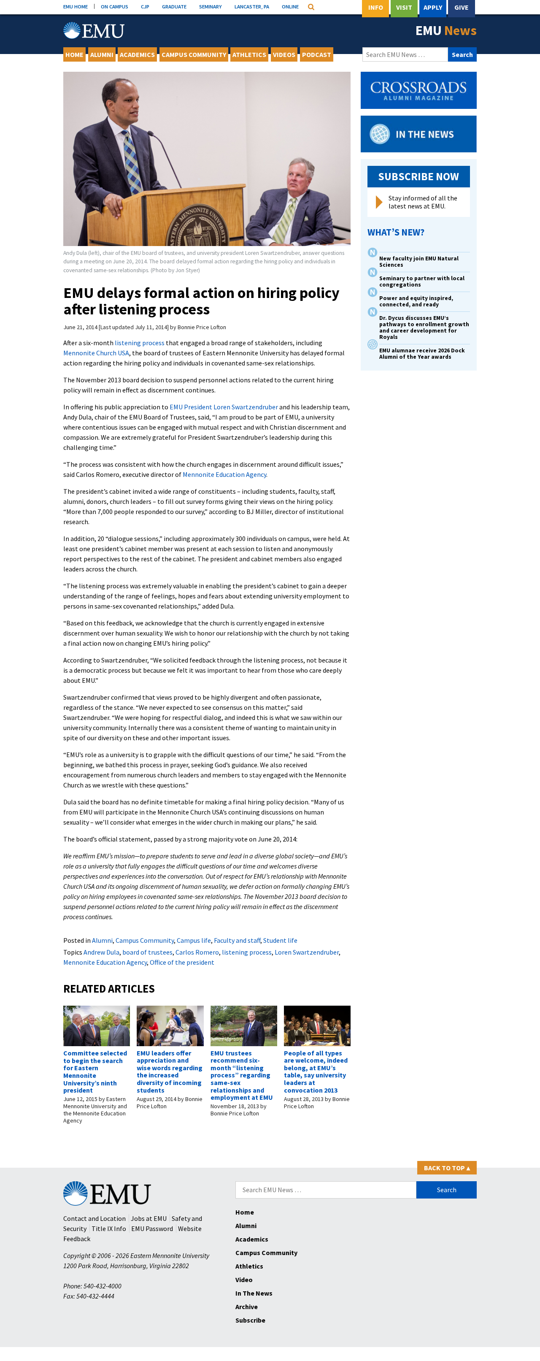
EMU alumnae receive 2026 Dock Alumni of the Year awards (422, 353)
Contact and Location (94, 1218)
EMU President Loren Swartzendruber (224, 407)
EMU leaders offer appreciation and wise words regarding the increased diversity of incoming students (169, 1071)
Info (375, 7)
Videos (284, 54)
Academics (137, 54)
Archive (246, 1306)
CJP (145, 6)
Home (74, 54)
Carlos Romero (197, 952)
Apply (433, 7)
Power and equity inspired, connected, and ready (416, 301)
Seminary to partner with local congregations (421, 281)
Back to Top (447, 1167)
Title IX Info (109, 1228)
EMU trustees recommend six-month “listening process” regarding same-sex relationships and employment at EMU (242, 1075)
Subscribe (250, 1320)
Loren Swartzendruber (307, 952)
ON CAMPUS (114, 6)
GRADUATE (174, 6)
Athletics (249, 54)
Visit (404, 7)
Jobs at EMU (149, 1218)
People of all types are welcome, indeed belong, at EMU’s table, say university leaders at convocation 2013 (316, 1071)
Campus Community (194, 54)
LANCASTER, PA (252, 6)
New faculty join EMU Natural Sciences (419, 261)
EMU (446, 30)
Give (461, 7)
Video (244, 1279)
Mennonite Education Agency (224, 474)
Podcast (316, 54)
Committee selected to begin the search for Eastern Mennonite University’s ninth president (95, 1071)
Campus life (194, 940)
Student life (280, 940)
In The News (254, 1293)
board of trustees (147, 952)
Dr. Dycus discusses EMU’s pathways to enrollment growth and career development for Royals (424, 327)
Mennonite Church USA (96, 353)
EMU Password (152, 1228)
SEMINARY (210, 6)
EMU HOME (75, 6)
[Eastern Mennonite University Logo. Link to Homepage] (93, 30)
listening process (140, 342)
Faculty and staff (237, 940)
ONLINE (290, 6)
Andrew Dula (101, 952)
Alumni (101, 54)
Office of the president (182, 962)
